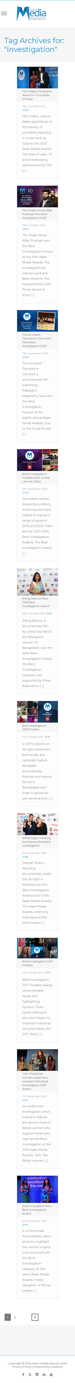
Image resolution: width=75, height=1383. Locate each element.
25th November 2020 (35, 353)
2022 (25, 229)
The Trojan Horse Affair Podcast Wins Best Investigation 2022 (37, 214)
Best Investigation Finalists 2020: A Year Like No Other (36, 477)
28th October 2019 (33, 613)
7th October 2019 (32, 736)
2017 (47, 972)
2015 (25, 1224)
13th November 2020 (35, 488)
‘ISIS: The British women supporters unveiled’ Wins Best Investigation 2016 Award (35, 1081)
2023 (25, 110)
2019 (49, 613)
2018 (25, 856)
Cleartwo (56, 1366)
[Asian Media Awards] (28, 13)
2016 (25, 1100)
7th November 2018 (34, 853)
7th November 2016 (34, 1096)
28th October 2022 (34, 225)
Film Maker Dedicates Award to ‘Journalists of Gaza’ (37, 95)
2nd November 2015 (34, 1220)
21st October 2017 (33, 972)
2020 (25, 357)
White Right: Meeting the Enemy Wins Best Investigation (36, 841)
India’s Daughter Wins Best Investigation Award (36, 1209)
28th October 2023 (34, 106)
